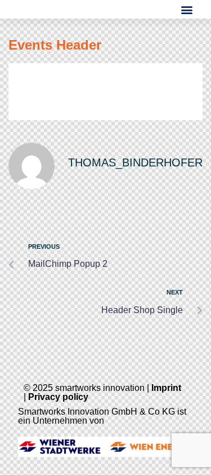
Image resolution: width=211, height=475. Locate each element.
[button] (187, 9)
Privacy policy (58, 397)
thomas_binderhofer (135, 162)
